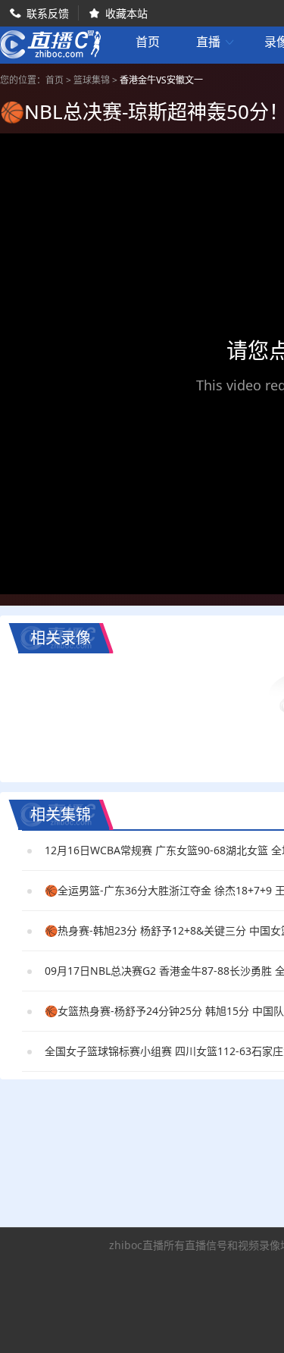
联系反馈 (48, 13)
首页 (148, 43)
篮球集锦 (91, 80)
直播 (216, 42)
